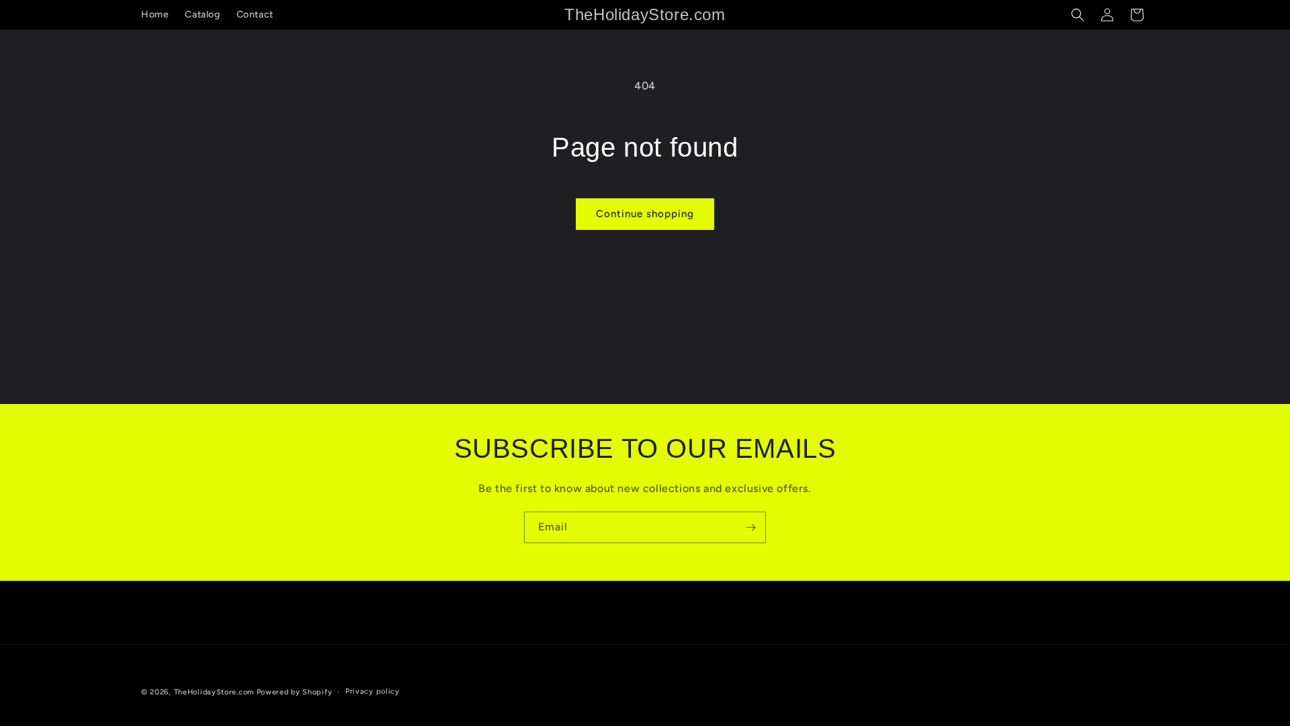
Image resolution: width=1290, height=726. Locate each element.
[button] (1077, 15)
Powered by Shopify (295, 692)
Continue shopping (645, 214)
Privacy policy (372, 691)
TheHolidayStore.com (214, 692)
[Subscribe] (750, 527)
